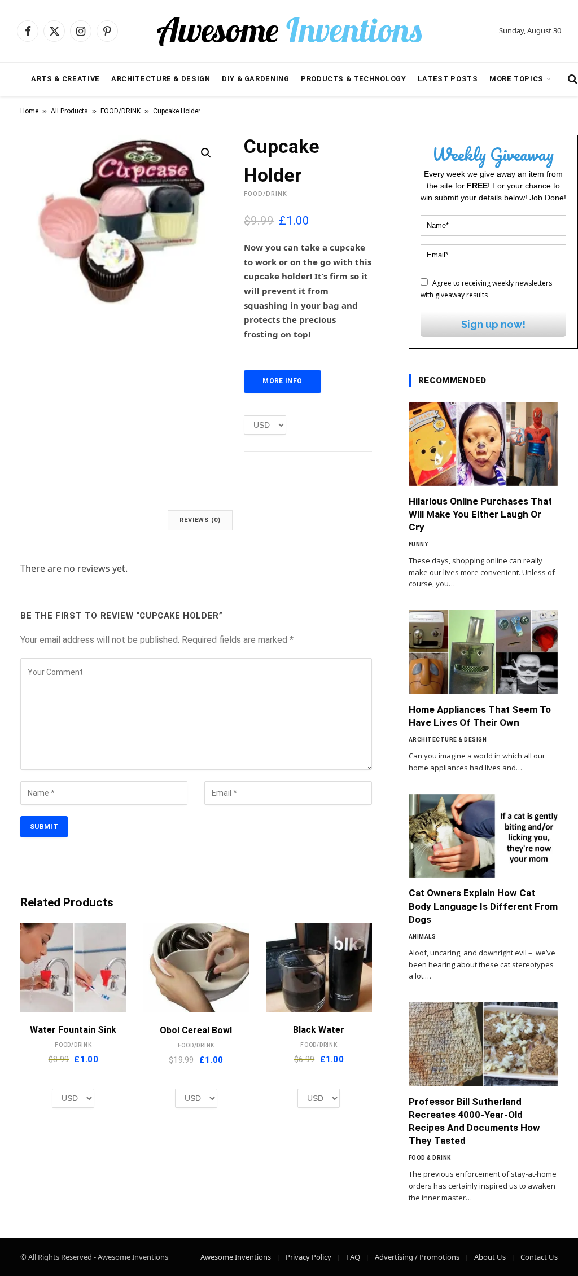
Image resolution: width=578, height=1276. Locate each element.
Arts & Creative (65, 78)
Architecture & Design (160, 78)
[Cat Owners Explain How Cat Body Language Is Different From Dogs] (483, 836)
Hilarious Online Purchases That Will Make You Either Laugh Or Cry (480, 514)
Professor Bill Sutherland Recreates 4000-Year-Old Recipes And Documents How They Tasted (474, 1121)
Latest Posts (448, 78)
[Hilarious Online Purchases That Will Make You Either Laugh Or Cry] (483, 444)
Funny (418, 544)
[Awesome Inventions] (289, 31)
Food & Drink (430, 1158)
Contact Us (539, 1257)
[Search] (571, 79)
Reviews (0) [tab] (200, 520)
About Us (490, 1257)
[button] (206, 153)
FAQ (353, 1257)
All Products (69, 111)
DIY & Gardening (256, 78)
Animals (422, 936)
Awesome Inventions (235, 1257)
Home (29, 111)
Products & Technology (353, 78)
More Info (282, 381)
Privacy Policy (308, 1257)
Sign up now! (493, 324)
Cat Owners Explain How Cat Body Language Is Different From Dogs (483, 905)
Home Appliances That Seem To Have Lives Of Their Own (480, 716)
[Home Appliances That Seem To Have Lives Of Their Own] (483, 652)
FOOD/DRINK (120, 111)
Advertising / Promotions (417, 1257)
